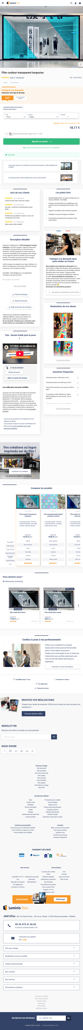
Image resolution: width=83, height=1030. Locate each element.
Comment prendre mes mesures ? (13, 107)
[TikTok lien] (32, 751)
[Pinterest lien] (27, 751)
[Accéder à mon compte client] (75, 3)
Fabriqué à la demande (13, 90)
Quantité (63, 114)
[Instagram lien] (21, 751)
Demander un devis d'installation (62, 667)
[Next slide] (78, 605)
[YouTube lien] (10, 751)
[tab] (4, 1021)
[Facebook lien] (4, 751)
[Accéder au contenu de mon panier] (80, 3)
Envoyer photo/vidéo (33, 714)
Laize (6, 114)
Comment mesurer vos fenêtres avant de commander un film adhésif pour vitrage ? (33, 166)
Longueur (30, 114)
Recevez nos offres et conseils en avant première (20, 730)
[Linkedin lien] (16, 751)
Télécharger (60, 899)
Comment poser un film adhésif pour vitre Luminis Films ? (27, 178)
